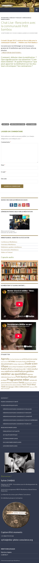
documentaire (7, 364)
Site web (4, 179)
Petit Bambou (31, 124)
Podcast (32, 376)
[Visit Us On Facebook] (11, 205)
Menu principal (36, 9)
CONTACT (4, 555)
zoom (8, 388)
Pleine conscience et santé (9, 401)
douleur (15, 364)
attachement (4, 361)
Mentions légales (6, 552)
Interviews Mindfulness (8, 244)
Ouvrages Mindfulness (10, 438)
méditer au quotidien (17, 124)
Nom (3, 165)
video (16, 387)
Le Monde (15, 369)
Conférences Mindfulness (9, 242)
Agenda (5, 358)
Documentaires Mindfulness (10, 250)
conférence (30, 361)
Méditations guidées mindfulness (11, 247)
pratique (3, 380)
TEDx (24, 385)
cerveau (11, 361)
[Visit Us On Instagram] (28, 205)
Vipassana (32, 387)
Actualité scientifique (10, 435)
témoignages (10, 387)
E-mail (3, 172)
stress (34, 382)
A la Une (11, 359)
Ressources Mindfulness (9, 427)
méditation (9, 371)
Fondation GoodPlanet (24, 367)
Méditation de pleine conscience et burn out (17, 424)
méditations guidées (24, 371)
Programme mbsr (18, 379)
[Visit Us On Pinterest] (24, 205)
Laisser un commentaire (30, 33)
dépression (21, 364)
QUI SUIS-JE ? (4, 398)
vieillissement (24, 387)
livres (21, 369)
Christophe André (20, 361)
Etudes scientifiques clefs (9, 405)
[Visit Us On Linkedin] (15, 205)
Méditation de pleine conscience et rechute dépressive (20, 420)
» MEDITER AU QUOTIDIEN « (11, 52)
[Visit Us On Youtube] (20, 205)
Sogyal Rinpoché (28, 382)
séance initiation (17, 385)
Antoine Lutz (18, 359)
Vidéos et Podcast (15, 17)
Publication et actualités (11, 431)
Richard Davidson (12, 382)
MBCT (25, 369)
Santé (21, 382)
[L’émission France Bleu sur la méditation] (19, 222)
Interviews (5, 17)
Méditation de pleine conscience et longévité (17, 416)
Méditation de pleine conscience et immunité (17, 412)
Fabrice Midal (12, 367)
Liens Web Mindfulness (10, 446)
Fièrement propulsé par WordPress (10, 560)
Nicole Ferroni (11, 377)
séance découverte (6, 385)
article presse (27, 359)
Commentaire (6, 142)
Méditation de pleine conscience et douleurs (17, 409)
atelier (35, 359)
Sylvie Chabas (17, 33)
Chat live (5, 124)
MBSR (29, 369)
